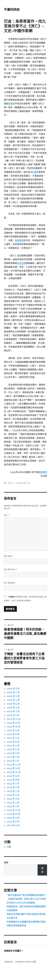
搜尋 (6, 862)
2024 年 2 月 (13, 802)
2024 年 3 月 (13, 798)
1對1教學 (34, 172)
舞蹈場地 (42, 472)
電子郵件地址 (10, 569)
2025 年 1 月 (13, 760)
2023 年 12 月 (13, 810)
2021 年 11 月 (13, 825)
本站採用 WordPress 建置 (25, 962)
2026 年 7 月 (13, 692)
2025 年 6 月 (13, 741)
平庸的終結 (12, 9)
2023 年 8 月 (13, 821)
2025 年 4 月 (13, 749)
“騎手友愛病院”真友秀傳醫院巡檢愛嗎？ (26, 895)
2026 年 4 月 (13, 703)
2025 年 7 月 (13, 738)
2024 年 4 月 (13, 795)
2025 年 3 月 (13, 753)
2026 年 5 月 (13, 700)
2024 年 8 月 (13, 779)
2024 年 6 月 (13, 787)
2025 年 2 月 (13, 757)
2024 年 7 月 (13, 783)
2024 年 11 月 (13, 768)
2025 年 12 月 (13, 719)
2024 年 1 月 (13, 806)
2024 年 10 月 (13, 772)
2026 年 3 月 (13, 707)
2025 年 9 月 (13, 730)
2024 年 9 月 (13, 776)
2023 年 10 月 (13, 814)
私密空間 (21, 263)
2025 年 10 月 (13, 726)
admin (11, 483)
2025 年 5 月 (13, 745)
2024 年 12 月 (13, 764)
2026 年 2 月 (13, 711)
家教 (10, 103)
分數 (9, 846)
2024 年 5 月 (13, 791)
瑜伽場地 (19, 240)
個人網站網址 (9, 583)
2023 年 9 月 (13, 817)
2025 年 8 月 (13, 734)
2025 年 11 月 (13, 722)
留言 (7, 515)
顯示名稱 (8, 556)
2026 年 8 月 (13, 688)
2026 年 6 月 (13, 696)
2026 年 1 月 (13, 715)
